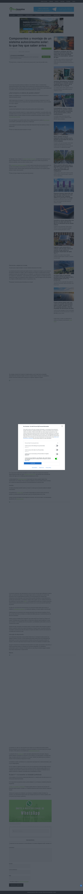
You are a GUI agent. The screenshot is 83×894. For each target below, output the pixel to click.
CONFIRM (33, 463)
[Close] (62, 426)
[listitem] (41, 443)
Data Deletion (34, 467)
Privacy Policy (48, 467)
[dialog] (41, 447)
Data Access (41, 467)
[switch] (56, 446)
